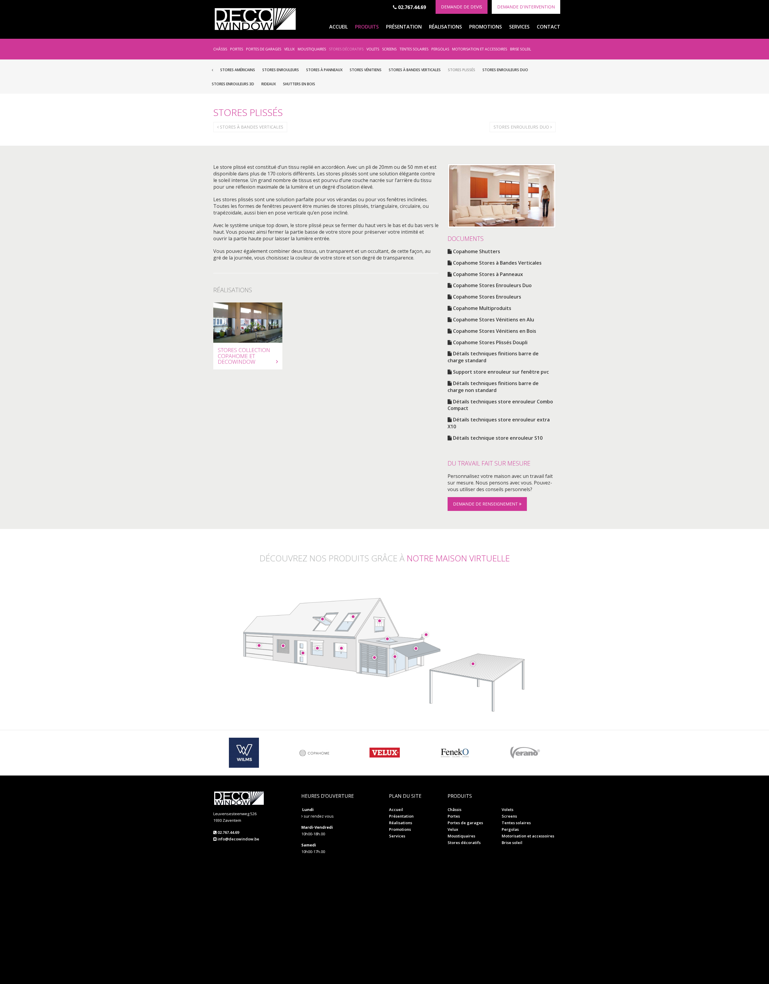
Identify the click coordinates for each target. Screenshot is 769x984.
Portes (236, 49)
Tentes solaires (414, 49)
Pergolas (440, 49)
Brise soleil (520, 49)
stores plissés (461, 69)
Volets (372, 49)
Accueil (338, 26)
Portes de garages (263, 49)
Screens (389, 49)
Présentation (404, 26)
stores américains (237, 69)
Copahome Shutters (476, 251)
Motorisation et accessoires (479, 49)
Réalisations (445, 26)
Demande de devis (461, 7)
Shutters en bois (299, 84)
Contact (548, 26)
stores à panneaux (324, 69)
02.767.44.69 (411, 7)
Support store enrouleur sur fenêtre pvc (500, 372)
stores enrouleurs (280, 69)
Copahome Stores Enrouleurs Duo (492, 285)
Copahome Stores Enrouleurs (486, 296)
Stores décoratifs (346, 49)
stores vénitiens (365, 69)
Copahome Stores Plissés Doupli (489, 342)
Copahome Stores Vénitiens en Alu (493, 319)
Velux (289, 49)
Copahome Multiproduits (481, 308)
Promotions (485, 26)
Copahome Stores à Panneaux (487, 274)
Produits (367, 26)
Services (519, 26)
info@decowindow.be (238, 839)
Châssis (220, 49)
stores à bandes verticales (415, 69)
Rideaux (268, 84)
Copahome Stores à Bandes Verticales (497, 263)
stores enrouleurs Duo (505, 69)
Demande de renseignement (486, 504)
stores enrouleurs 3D (233, 84)
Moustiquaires (312, 49)
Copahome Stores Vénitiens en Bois (494, 331)
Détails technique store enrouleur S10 (497, 438)
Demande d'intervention (526, 7)
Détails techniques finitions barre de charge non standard (493, 386)
